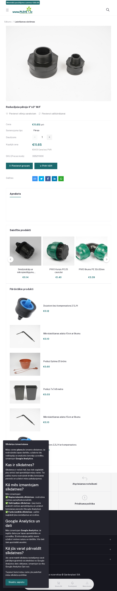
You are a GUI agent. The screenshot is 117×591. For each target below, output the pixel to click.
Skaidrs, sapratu (16, 582)
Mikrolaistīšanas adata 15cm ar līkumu (61, 417)
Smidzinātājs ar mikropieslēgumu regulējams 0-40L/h (25, 271)
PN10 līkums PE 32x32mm (92, 269)
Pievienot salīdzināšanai (53, 113)
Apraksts (15, 193)
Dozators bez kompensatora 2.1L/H (60, 306)
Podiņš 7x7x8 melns (53, 389)
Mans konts (11, 559)
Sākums (8, 22)
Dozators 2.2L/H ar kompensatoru (59, 445)
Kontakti (10, 549)
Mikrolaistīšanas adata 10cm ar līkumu (61, 333)
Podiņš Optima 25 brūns (54, 361)
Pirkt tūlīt (47, 166)
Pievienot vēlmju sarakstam (22, 113)
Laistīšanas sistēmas (25, 22)
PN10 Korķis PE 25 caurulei (58, 271)
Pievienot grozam (20, 166)
